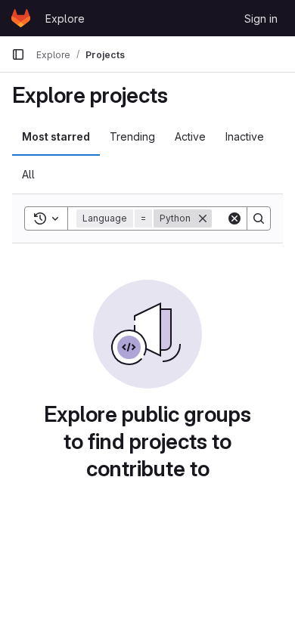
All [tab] (28, 174)
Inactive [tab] (244, 136)
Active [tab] (190, 136)
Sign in (261, 18)
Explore (65, 18)
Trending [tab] (132, 136)
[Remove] (203, 218)
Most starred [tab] (56, 136)
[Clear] (234, 218)
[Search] (259, 218)
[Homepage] (20, 18)
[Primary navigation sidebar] (18, 54)
